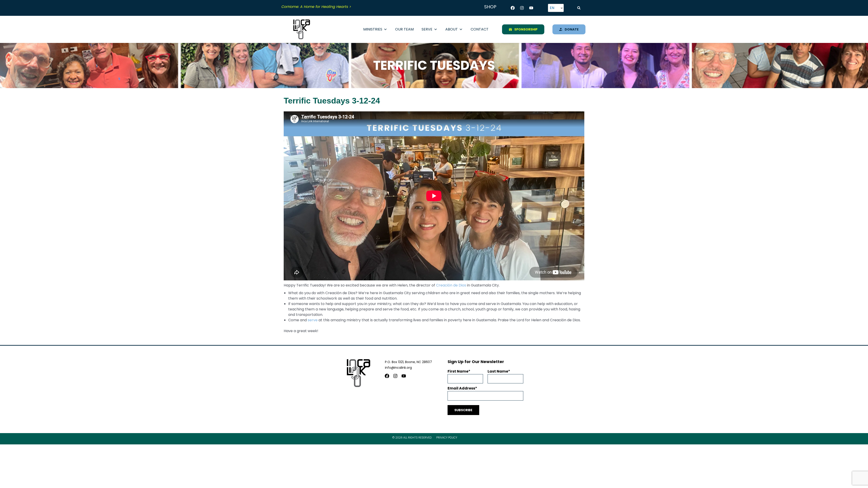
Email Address (461, 388)
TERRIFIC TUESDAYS (434, 65)
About (451, 29)
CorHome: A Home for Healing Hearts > (316, 6)
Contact (479, 29)
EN (552, 7)
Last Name (498, 371)
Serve (427, 29)
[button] (579, 8)
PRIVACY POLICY (446, 437)
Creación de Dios (451, 285)
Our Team (404, 29)
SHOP (490, 7)
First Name (458, 371)
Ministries (372, 29)
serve (313, 320)
